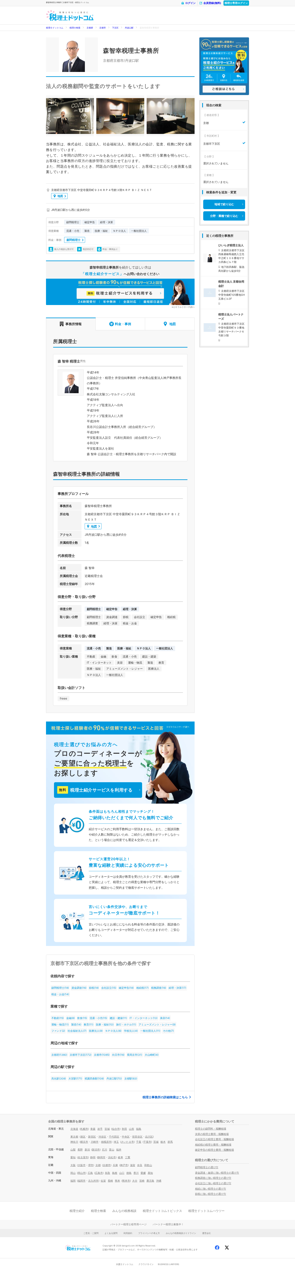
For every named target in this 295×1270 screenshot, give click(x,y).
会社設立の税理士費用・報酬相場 (214, 1139)
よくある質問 (111, 1233)
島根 (114, 1173)
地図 (60, 196)
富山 (111, 1149)
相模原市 (106, 1141)
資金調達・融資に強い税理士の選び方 (217, 1172)
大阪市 (82, 1165)
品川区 (149, 1136)
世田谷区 (137, 1136)
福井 (118, 1149)
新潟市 (96, 1149)
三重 (127, 1157)
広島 (90, 1173)
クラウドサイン (146, 1264)
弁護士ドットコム (124, 1264)
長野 (80, 1149)
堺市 (90, 1165)
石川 (104, 1149)
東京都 (74, 1136)
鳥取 (107, 1173)
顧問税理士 (74, 240)
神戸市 (124, 1165)
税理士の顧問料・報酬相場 (210, 1128)
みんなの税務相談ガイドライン (181, 1233)
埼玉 (116, 1141)
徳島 (129, 1173)
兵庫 (115, 1165)
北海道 (74, 1128)
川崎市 (94, 1141)
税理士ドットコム (54, 27)
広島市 (99, 1173)
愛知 (73, 1157)
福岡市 (82, 1180)
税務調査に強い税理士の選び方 (213, 1177)
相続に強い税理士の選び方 (210, 1188)
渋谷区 (102, 1136)
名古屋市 (83, 1157)
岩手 (100, 1128)
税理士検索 (75, 27)
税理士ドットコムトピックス (162, 1211)
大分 (134, 1180)
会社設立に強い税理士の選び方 (213, 1183)
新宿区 (92, 1136)
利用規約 (128, 1233)
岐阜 (120, 1157)
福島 (138, 1128)
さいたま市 (127, 1141)
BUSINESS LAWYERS (168, 1264)
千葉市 (147, 1141)
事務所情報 (73, 324)
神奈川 (74, 1141)
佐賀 (103, 1180)
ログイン (190, 3)
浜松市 (112, 1157)
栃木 (163, 1141)
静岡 (92, 1157)
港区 (83, 1136)
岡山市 (82, 1173)
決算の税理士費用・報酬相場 (212, 1134)
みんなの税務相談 (124, 1211)
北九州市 (93, 1180)
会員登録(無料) (212, 3)
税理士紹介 (77, 1211)
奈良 (139, 1165)
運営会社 (206, 1233)
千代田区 (114, 1136)
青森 (92, 1128)
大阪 (73, 1165)
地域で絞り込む (224, 204)
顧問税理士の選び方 (206, 1167)
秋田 (124, 1128)
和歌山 (148, 1165)
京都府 (90, 27)
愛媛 (143, 1173)
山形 (131, 1128)
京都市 (102, 27)
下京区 (115, 27)
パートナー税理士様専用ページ (128, 1224)
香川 (136, 1173)
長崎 (110, 1180)
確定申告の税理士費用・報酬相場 (214, 1149)
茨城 (156, 1141)
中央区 (126, 1136)
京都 (98, 1165)
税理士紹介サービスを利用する (95, 790)
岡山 (73, 1173)
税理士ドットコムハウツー (206, 1211)
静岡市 (101, 1157)
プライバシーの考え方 (149, 1233)
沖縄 (158, 1180)
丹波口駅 (129, 27)
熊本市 (126, 1180)
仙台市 (116, 1128)
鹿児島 (150, 1180)
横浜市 (84, 1141)
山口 (121, 1173)
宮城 (107, 1128)
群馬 (170, 1141)
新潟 (87, 1149)
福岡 (73, 1180)
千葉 (138, 1141)
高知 (150, 1173)
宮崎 (141, 1180)
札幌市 (84, 1128)
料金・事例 (123, 324)
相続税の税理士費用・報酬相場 (213, 1144)
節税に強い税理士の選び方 (210, 1193)
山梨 (73, 1149)
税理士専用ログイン (236, 3)
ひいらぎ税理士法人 (231, 245)
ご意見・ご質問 (90, 1233)
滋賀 (132, 1165)
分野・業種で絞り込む (224, 216)
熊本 (117, 1180)
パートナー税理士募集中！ (168, 1224)
